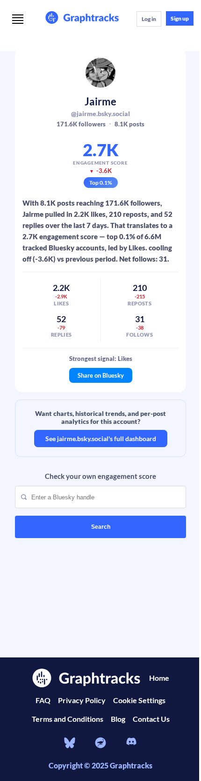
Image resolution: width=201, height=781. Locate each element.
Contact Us (151, 718)
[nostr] (100, 742)
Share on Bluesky (101, 375)
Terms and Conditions (67, 718)
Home (159, 677)
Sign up (180, 18)
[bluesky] (69, 742)
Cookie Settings (139, 700)
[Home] (82, 18)
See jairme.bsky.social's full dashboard (100, 438)
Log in (149, 18)
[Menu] (17, 19)
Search (100, 527)
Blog (118, 718)
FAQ (43, 700)
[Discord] (131, 743)
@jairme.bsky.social (100, 113)
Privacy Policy (82, 700)
